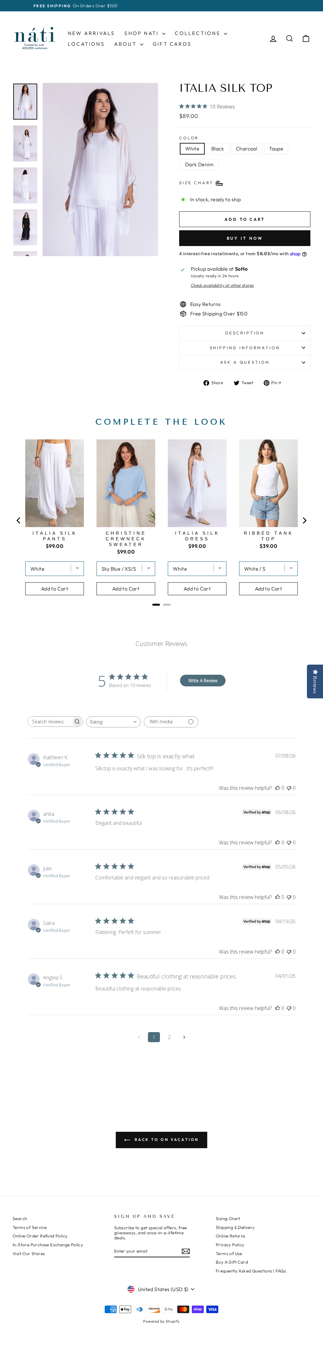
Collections (198, 33)
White (192, 148)
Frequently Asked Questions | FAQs (251, 1271)
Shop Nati (142, 33)
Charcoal (246, 148)
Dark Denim (199, 164)
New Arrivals (91, 33)
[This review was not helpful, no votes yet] (289, 787)
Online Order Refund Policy (40, 1236)
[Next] (304, 520)
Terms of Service (30, 1227)
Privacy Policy (230, 1245)
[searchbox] (49, 721)
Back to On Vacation (166, 1139)
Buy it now (245, 238)
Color (189, 138)
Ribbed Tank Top (268, 536)
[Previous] (19, 520)
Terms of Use (229, 1253)
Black (217, 148)
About (126, 44)
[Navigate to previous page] (139, 1037)
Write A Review (202, 681)
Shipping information (245, 347)
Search (20, 1218)
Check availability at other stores (222, 285)
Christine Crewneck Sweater (126, 539)
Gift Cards (172, 44)
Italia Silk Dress (197, 536)
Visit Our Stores (29, 1253)
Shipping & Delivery (235, 1227)
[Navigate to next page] (184, 1037)
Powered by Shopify (161, 1321)
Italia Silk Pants (54, 536)
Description (244, 332)
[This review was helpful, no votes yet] (277, 787)
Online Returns (230, 1236)
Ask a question (245, 362)
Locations (86, 44)
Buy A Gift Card (232, 1262)
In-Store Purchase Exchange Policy (48, 1245)
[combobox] (113, 721)
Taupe (276, 148)
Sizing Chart (228, 1218)
